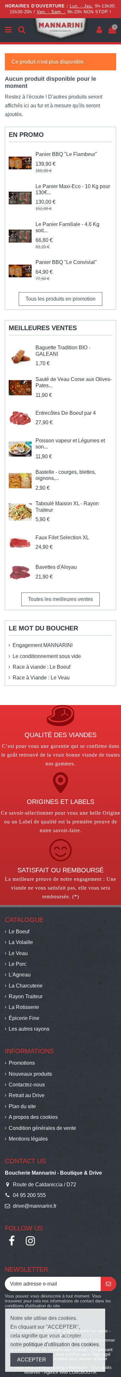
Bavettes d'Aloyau (56, 567)
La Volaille (21, 942)
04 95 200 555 (29, 1195)
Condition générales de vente (42, 1128)
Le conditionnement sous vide (47, 656)
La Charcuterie (26, 985)
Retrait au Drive (27, 1095)
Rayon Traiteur (26, 996)
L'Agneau (20, 974)
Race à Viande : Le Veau (41, 677)
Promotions (22, 1063)
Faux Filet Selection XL (62, 537)
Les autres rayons (29, 1029)
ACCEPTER (31, 1359)
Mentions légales (28, 1139)
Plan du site (22, 1106)
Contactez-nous (27, 1084)
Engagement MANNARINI (43, 645)
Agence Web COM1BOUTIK (70, 1372)
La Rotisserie (24, 1007)
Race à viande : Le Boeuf (41, 667)
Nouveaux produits (30, 1074)
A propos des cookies (33, 1117)
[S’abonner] (108, 1284)
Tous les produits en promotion (60, 299)
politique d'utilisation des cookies (61, 1344)
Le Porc (17, 964)
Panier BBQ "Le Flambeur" (66, 154)
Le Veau (18, 953)
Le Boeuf (19, 931)
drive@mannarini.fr (34, 1206)
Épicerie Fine (24, 1018)
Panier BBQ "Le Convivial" (66, 262)
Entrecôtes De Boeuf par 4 (65, 413)
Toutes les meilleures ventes (60, 599)
